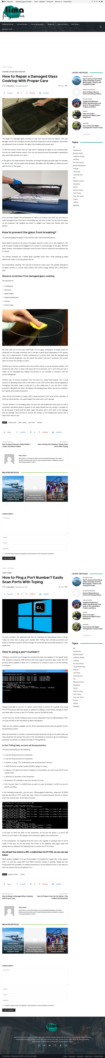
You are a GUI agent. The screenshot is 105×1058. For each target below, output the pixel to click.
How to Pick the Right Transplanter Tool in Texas (93, 127)
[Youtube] (102, 1)
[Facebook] (92, 1)
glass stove (32, 422)
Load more (86, 134)
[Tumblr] (61, 1045)
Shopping (85, 123)
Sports (85, 111)
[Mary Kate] (4, 86)
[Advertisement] (52, 48)
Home (4, 67)
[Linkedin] (50, 1045)
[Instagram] (94, 1)
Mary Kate (10, 86)
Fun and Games (57, 491)
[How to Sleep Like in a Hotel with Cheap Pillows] (35, 489)
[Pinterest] (55, 1045)
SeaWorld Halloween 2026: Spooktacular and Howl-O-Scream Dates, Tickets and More (57, 497)
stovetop (39, 422)
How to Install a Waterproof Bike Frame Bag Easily (91, 115)
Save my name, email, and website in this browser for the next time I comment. (29, 553)
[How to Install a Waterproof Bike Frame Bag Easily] (76, 114)
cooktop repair (12, 422)
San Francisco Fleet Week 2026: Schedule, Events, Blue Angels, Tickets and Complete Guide (13, 497)
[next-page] (7, 505)
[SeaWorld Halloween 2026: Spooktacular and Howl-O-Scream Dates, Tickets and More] (57, 489)
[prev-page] (3, 505)
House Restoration (17, 72)
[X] (97, 1)
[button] (100, 26)
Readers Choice (13, 491)
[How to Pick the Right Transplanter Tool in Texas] (76, 125)
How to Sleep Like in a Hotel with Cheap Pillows (35, 499)
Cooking (9, 67)
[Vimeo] (99, 1)
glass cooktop (22, 422)
